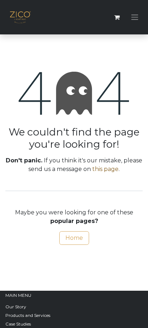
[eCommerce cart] (117, 17)
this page (105, 169)
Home (74, 237)
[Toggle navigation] (135, 17)
